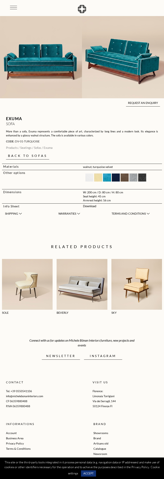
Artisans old (100, 443)
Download (89, 206)
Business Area (14, 438)
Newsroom (100, 454)
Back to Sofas (27, 155)
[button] (5, 57)
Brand (97, 438)
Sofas (37, 147)
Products (12, 147)
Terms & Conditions (18, 448)
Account (11, 433)
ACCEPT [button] (88, 473)
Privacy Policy (15, 443)
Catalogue (99, 448)
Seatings (26, 147)
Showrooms (100, 433)
